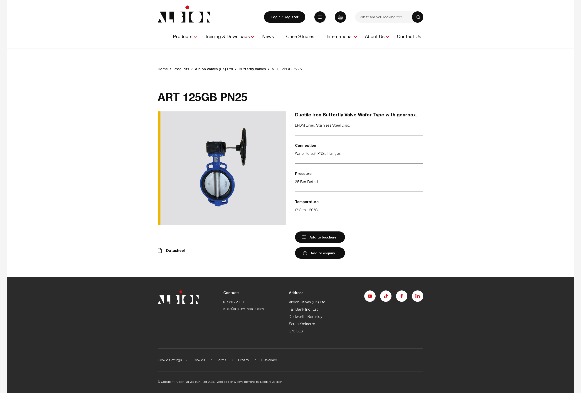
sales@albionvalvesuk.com (243, 309)
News (268, 36)
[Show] (195, 37)
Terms (221, 360)
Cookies (199, 360)
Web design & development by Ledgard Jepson (249, 381)
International (339, 36)
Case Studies (300, 36)
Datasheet (175, 250)
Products (182, 36)
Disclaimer (269, 360)
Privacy (243, 360)
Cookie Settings (170, 360)
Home (163, 69)
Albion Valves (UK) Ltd (214, 69)
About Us (374, 36)
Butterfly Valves (252, 69)
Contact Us (409, 36)
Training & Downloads (227, 36)
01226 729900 (234, 302)
